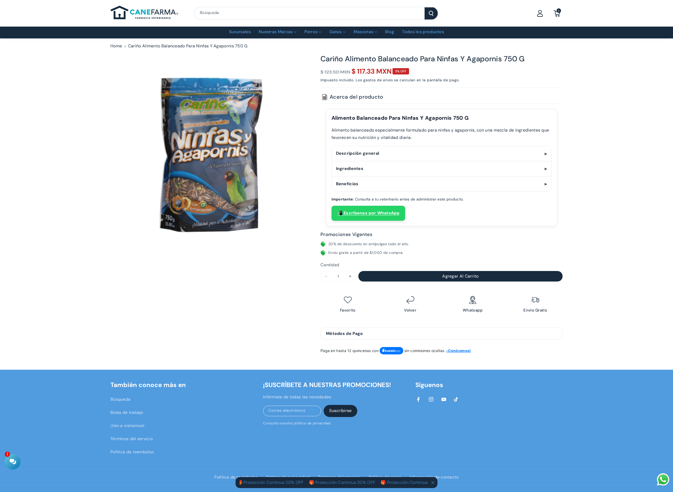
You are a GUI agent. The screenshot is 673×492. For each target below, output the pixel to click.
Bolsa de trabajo (126, 412)
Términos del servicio (131, 438)
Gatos (335, 31)
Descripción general (357, 153)
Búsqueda (120, 399)
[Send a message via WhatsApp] (663, 479)
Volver (410, 310)
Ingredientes (350, 168)
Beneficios (347, 184)
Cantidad (329, 265)
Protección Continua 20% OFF (264, 482)
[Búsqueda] (431, 13)
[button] (557, 13)
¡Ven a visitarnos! (127, 425)
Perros (311, 31)
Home (116, 46)
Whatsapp (473, 310)
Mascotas (363, 31)
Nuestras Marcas (276, 31)
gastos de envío (378, 80)
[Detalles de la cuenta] (540, 13)
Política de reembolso (132, 452)
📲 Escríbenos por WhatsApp (368, 213)
